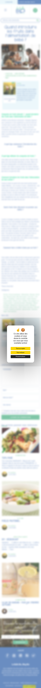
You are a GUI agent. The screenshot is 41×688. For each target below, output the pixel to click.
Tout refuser (20, 352)
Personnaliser (20, 356)
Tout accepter (20, 348)
